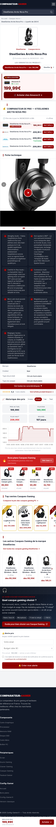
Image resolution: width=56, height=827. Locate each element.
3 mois (30, 399)
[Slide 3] (27, 228)
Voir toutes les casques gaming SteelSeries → (21, 549)
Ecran (2, 758)
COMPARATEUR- (13, 4)
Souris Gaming (6, 762)
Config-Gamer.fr (6, 797)
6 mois (38, 399)
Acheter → (47, 822)
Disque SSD (4, 736)
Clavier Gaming (6, 766)
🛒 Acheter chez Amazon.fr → (28, 95)
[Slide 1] (24, 228)
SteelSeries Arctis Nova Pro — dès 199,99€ (21, 67)
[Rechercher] (51, 12)
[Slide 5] (31, 228)
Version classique (7, 801)
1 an (45, 399)
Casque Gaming (6, 771)
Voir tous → (47, 460)
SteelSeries (21, 49)
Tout (51, 399)
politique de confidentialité (16, 659)
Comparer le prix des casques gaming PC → (20, 501)
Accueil (4, 19)
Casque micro (14, 19)
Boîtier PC (4, 744)
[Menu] (53, 4)
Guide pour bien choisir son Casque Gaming (25, 624)
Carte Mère (4, 740)
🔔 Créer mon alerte (28, 665)
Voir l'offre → (48, 125)
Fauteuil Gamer (6, 775)
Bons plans (4, 793)
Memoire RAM (5, 731)
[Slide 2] (26, 228)
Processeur (4, 727)
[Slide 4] (29, 228)
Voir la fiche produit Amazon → (42, 392)
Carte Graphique (7, 722)
